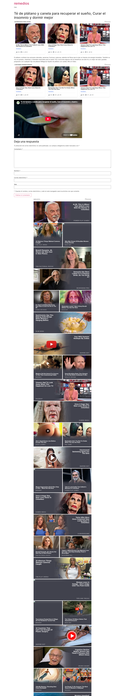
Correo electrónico (20, 177)
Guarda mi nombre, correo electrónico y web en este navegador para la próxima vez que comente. (47, 191)
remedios (21, 3)
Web (15, 184)
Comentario (18, 149)
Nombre (17, 170)
